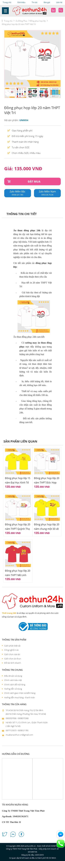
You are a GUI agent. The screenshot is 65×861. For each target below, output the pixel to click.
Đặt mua (34, 181)
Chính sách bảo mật (13, 680)
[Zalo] (13, 835)
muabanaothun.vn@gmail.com (19, 734)
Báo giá (47, 2)
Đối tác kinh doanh (12, 662)
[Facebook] (21, 835)
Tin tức (34, 2)
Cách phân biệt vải (12, 645)
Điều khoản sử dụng (13, 676)
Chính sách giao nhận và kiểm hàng (19, 693)
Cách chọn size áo (12, 654)
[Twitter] (4, 835)
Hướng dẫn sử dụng (13, 688)
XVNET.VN (55, 846)
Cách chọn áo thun (12, 658)
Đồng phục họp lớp (38, 21)
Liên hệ (59, 2)
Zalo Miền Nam (47, 193)
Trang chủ (7, 2)
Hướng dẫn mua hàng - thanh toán (19, 697)
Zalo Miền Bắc (17, 193)
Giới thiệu (21, 2)
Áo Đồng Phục (21, 21)
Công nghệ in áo (11, 650)
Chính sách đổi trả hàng (14, 684)
